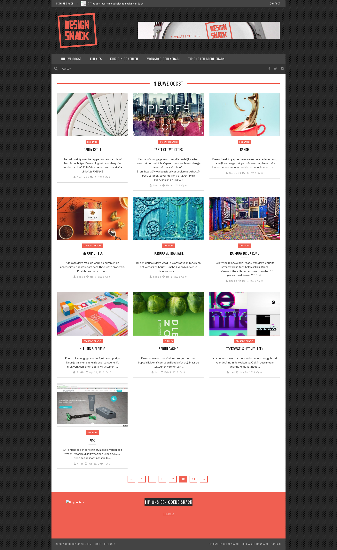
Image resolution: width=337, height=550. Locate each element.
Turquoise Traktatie (168, 253)
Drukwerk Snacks (169, 142)
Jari (157, 372)
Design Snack (80, 544)
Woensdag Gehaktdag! (163, 59)
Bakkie (244, 149)
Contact (275, 3)
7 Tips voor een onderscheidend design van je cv (116, 3)
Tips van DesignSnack (255, 544)
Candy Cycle (92, 149)
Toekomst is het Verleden (244, 348)
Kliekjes (96, 59)
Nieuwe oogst (71, 59)
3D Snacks (92, 142)
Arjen (80, 463)
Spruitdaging (168, 348)
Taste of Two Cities (168, 149)
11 (193, 479)
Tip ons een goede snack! (206, 59)
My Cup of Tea (92, 253)
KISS (93, 439)
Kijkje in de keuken (124, 59)
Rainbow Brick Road (244, 253)
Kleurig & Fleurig (92, 348)
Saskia (81, 177)
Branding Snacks (92, 245)
